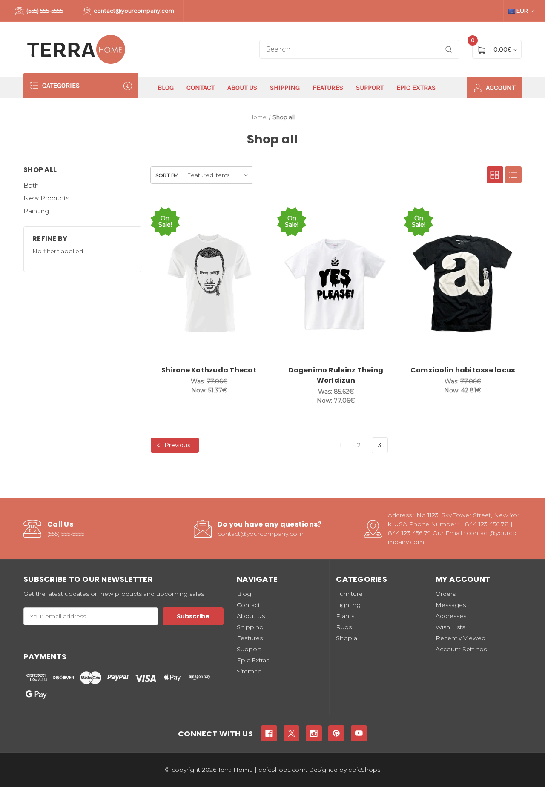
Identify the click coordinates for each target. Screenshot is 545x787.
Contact (200, 87)
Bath (31, 185)
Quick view (233, 214)
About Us (242, 87)
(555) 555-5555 (44, 10)
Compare (255, 214)
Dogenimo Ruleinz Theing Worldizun (335, 375)
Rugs (344, 627)
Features (328, 87)
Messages (451, 605)
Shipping (285, 87)
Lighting (348, 605)
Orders (446, 594)
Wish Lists (450, 627)
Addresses (451, 616)
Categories (60, 85)
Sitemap (249, 671)
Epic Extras (416, 87)
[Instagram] (314, 733)
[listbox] (218, 175)
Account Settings (461, 649)
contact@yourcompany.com (133, 10)
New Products (46, 198)
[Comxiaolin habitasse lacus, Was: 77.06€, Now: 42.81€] (462, 283)
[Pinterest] (336, 733)
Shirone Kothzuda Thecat (209, 370)
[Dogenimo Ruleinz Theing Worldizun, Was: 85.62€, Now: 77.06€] (335, 283)
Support (370, 87)
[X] (292, 733)
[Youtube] (359, 733)
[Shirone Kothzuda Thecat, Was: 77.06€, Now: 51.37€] (209, 283)
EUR (522, 10)
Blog (166, 87)
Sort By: (167, 175)
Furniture (349, 594)
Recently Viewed (460, 638)
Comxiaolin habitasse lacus (462, 370)
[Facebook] (269, 733)
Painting (36, 211)
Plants (345, 616)
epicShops (364, 769)
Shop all (348, 638)
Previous (176, 445)
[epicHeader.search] (448, 49)
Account (499, 87)
